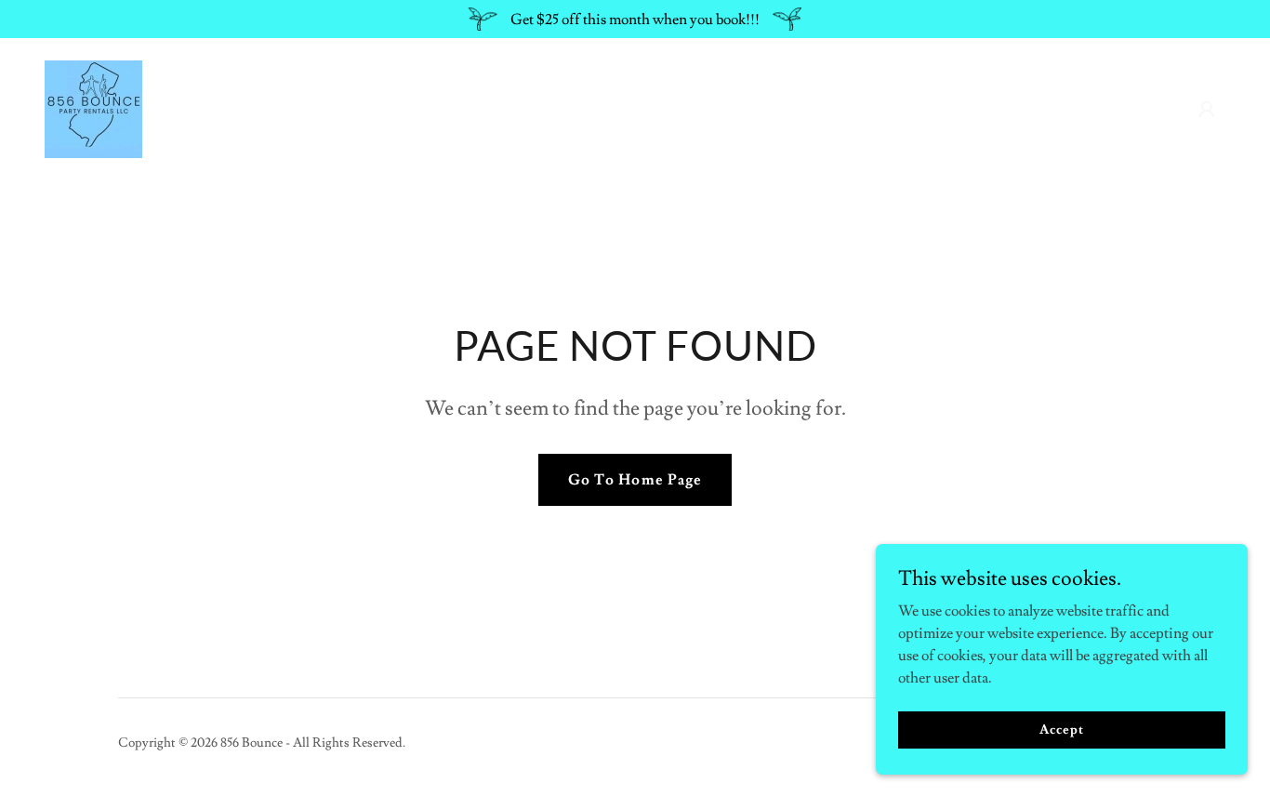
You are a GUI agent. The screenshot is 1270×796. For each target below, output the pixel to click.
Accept (1061, 729)
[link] (93, 106)
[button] (1206, 109)
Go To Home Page (634, 480)
